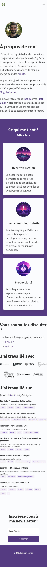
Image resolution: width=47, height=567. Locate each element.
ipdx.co (28, 98)
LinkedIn (11, 395)
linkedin (9, 341)
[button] (43, 4)
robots (21, 73)
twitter (9, 346)
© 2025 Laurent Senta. (23, 552)
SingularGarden (8, 92)
